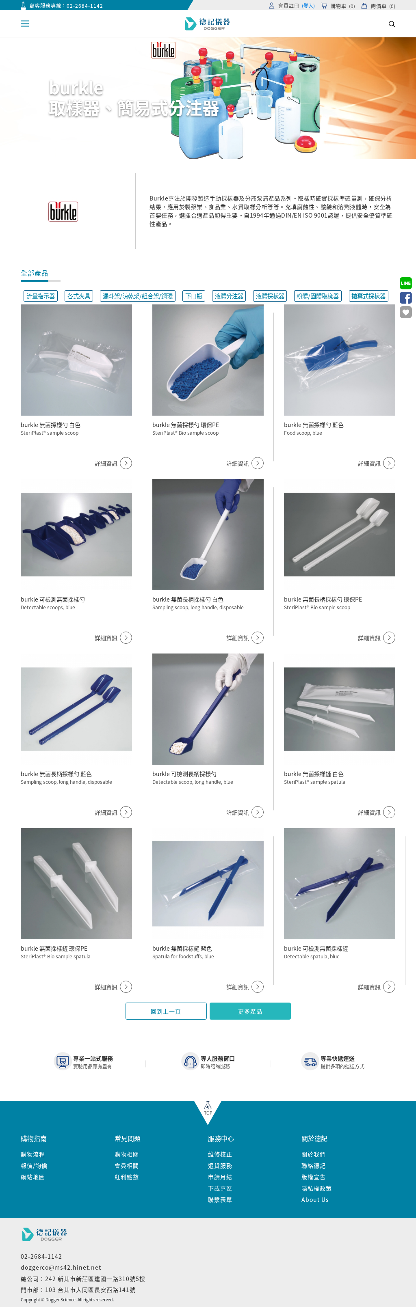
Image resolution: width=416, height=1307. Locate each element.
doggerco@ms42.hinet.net (61, 1267)
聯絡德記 (313, 1165)
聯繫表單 (220, 1199)
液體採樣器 (270, 295)
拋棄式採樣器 (368, 295)
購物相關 (127, 1154)
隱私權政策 (316, 1188)
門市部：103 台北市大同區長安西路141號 (78, 1289)
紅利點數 (127, 1177)
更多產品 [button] (250, 1011)
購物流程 (33, 1154)
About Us (315, 1199)
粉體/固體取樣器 (318, 295)
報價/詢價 (34, 1165)
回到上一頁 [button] (166, 1011)
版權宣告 (313, 1177)
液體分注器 (229, 295)
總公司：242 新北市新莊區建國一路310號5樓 (83, 1279)
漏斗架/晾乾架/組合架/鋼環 (138, 295)
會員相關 (127, 1165)
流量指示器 (40, 295)
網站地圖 (33, 1177)
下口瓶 (193, 295)
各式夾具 (78, 295)
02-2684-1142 (85, 5)
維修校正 (220, 1154)
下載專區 (220, 1188)
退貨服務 (220, 1165)
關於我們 (313, 1154)
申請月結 (220, 1177)
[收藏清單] (406, 312)
